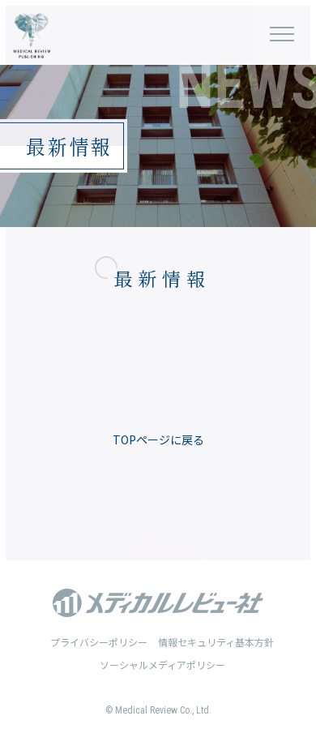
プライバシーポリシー (98, 642)
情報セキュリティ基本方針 (216, 642)
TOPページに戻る (158, 439)
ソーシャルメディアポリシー (162, 664)
